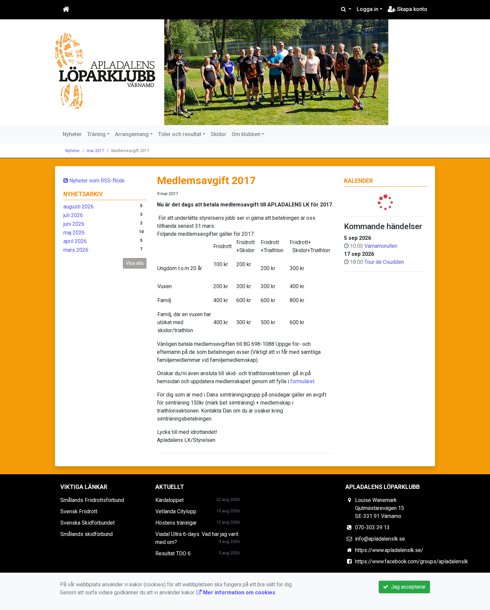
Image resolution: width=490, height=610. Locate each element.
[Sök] (346, 9)
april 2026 (75, 241)
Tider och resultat (179, 134)
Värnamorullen (380, 246)
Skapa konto (411, 9)
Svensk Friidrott (78, 511)
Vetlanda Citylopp (175, 511)
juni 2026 (73, 224)
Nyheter (72, 134)
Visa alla (134, 263)
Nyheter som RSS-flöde (96, 180)
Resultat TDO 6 (173, 553)
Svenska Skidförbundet (87, 523)
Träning (96, 134)
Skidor (218, 134)
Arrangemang (132, 134)
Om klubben (246, 134)
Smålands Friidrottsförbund (92, 500)
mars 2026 (75, 250)
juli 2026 (73, 215)
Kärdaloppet (169, 500)
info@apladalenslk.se (380, 539)
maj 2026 (74, 232)
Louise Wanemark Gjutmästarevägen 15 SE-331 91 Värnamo (379, 508)
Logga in (367, 9)
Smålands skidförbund (86, 534)
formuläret (302, 381)
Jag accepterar (407, 587)
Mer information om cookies (238, 592)
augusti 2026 (78, 206)
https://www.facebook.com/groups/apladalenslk (411, 561)
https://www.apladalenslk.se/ (389, 550)
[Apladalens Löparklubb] (221, 72)
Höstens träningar (176, 523)
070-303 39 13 (372, 527)
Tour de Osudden (384, 262)
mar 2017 (95, 150)
